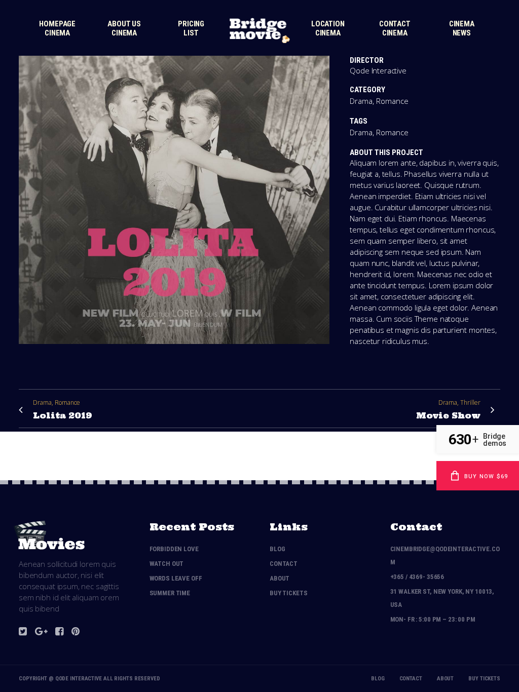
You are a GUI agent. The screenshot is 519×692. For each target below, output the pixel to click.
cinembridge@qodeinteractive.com (445, 555)
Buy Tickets (289, 593)
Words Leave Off (176, 578)
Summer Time (170, 593)
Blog (277, 549)
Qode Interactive (378, 70)
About (279, 578)
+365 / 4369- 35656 (417, 577)
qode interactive (78, 678)
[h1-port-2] (174, 350)
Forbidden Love (174, 549)
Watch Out (167, 563)
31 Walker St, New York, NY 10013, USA (442, 598)
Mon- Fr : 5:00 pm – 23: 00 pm (432, 619)
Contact (284, 563)
